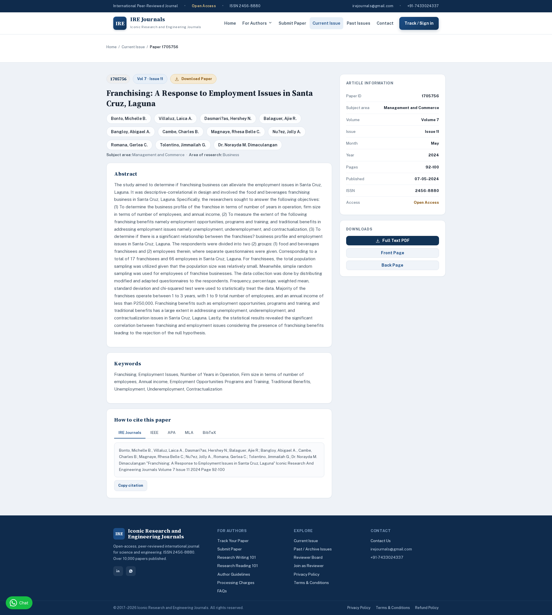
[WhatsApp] (131, 571)
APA (172, 432)
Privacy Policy (306, 574)
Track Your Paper (233, 540)
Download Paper (196, 79)
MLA (189, 432)
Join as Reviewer (309, 565)
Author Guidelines (233, 574)
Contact (385, 23)
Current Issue (326, 23)
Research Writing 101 (236, 557)
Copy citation (130, 485)
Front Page (392, 253)
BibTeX (209, 432)
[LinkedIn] (118, 571)
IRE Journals (129, 432)
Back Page (392, 265)
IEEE (154, 432)
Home (230, 23)
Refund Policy (427, 608)
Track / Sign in (419, 23)
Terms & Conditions (311, 582)
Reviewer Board (308, 557)
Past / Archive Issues (313, 549)
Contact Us (381, 540)
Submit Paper (292, 23)
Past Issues (358, 23)
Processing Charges (235, 582)
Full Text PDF (396, 240)
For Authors (254, 23)
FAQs (222, 591)
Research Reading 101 (237, 565)
